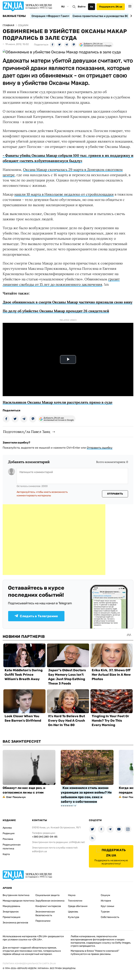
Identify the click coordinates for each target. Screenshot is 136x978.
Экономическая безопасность (45, 913)
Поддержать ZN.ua (110, 6)
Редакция (9, 833)
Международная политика (19, 900)
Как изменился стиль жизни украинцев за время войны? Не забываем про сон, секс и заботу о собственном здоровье (86, 797)
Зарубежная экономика (49, 900)
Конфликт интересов (48, 906)
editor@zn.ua (39, 851)
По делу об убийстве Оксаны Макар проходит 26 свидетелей (56, 311)
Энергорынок (11, 911)
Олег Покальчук (16, 797)
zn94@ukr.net (77, 842)
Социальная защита (47, 895)
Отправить (115, 493)
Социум (105, 895)
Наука (71, 895)
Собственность (110, 917)
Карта (6, 854)
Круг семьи (107, 906)
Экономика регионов (15, 922)
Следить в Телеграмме (39, 616)
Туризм (105, 911)
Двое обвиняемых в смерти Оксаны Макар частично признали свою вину (67, 302)
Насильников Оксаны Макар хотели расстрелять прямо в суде (57, 402)
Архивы (7, 827)
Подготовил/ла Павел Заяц (26, 431)
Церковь (73, 911)
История (106, 900)
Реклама (8, 839)
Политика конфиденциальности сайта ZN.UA (29, 963)
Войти (82, 6)
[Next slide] (130, 16)
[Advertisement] (54, 539)
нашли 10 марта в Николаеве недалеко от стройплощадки (64, 194)
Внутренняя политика (16, 895)
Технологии (75, 900)
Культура (73, 917)
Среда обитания (77, 906)
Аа (91, 6)
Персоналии (42, 920)
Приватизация (11, 917)
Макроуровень (11, 906)
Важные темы (14, 16)
